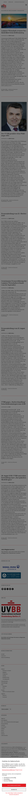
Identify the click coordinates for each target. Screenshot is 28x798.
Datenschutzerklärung (8, 770)
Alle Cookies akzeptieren (14, 785)
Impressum (19, 770)
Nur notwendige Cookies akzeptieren (14, 793)
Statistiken (7, 779)
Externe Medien (8, 780)
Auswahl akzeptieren (14, 794)
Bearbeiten (14, 789)
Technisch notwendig (10, 777)
